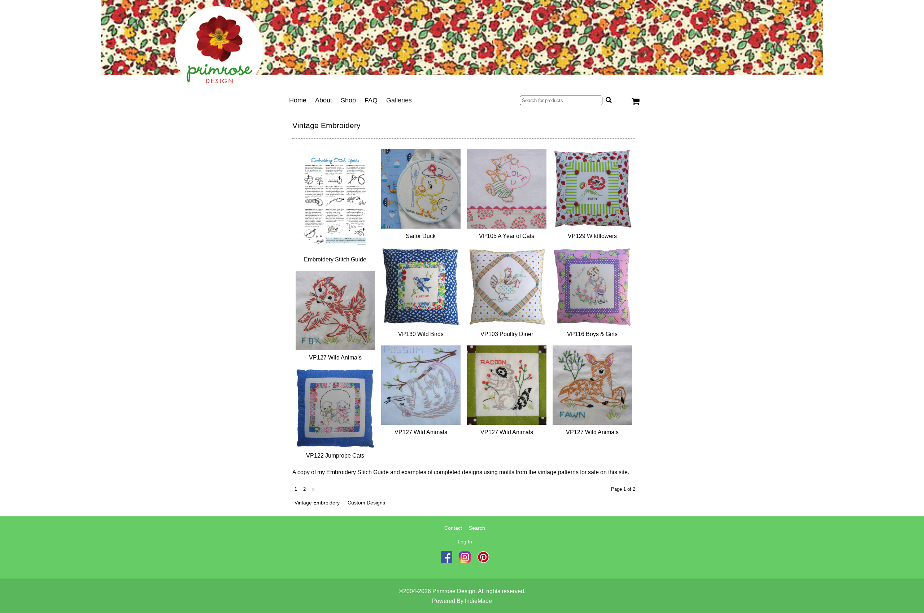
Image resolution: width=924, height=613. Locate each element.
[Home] (462, 45)
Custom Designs (366, 503)
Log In (465, 541)
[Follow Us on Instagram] (465, 561)
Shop (348, 100)
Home (297, 100)
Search (477, 528)
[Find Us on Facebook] (446, 561)
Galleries (399, 100)
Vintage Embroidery (317, 503)
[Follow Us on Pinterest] (483, 561)
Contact (453, 528)
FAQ (371, 100)
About (323, 100)
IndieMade (478, 601)
